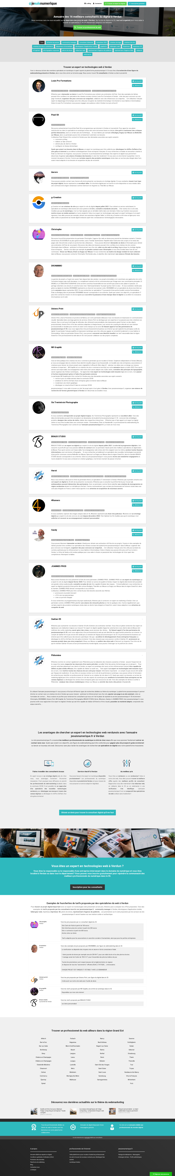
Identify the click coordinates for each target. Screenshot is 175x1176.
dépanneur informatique (64, 46)
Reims (102, 1050)
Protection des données (37, 1159)
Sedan (132, 1046)
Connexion (98, 3)
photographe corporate (51, 50)
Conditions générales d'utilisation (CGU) (42, 1157)
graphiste (103, 46)
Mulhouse (73, 1079)
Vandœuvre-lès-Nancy (131, 1072)
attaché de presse (53, 42)
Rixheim (102, 1061)
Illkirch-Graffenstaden (73, 1046)
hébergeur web (115, 46)
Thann (131, 1057)
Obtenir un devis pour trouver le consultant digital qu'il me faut (87, 812)
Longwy (72, 1061)
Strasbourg (131, 1053)
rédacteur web (80, 50)
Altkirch (43, 1038)
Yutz (131, 1083)
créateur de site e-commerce (43, 46)
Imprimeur (126, 46)
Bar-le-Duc (43, 1042)
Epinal (43, 1083)
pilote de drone (67, 50)
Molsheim (73, 1072)
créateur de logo (115, 42)
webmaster (87, 54)
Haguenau (73, 1042)
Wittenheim (131, 1079)
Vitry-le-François (131, 1076)
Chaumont (43, 1068)
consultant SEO (101, 42)
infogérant (36, 50)
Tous (42, 42)
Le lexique (33, 1169)
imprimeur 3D (137, 46)
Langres (72, 1053)
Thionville (132, 1061)
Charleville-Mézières (43, 1065)
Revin (102, 1057)
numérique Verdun (74, 1162)
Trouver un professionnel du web (88, 27)
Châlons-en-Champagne (43, 1061)
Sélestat (131, 1050)
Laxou (73, 1057)
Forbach (72, 1038)
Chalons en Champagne (43, 1057)
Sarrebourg (102, 1076)
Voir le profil (138, 81)
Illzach (73, 1050)
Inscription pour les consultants (87, 887)
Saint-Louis (102, 1072)
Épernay (43, 1079)
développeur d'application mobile (86, 46)
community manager (69, 42)
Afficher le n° (138, 85)
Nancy (102, 1038)
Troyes (131, 1068)
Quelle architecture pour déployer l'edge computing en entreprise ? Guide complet (53, 1110)
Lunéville (73, 1065)
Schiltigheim (132, 1042)
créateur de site (129, 42)
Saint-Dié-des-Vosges (102, 1065)
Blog (31, 1164)
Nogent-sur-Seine (102, 1046)
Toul (131, 1065)
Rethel (102, 1053)
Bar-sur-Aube (43, 1046)
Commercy (43, 1076)
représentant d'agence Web (124, 50)
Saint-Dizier (102, 1068)
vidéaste (139, 50)
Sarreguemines (102, 1079)
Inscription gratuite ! (138, 3)
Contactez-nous (35, 1167)
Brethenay (43, 1050)
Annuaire (32, 1154)
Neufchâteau (102, 1042)
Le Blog (88, 3)
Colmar (43, 1072)
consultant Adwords (86, 42)
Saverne (131, 1038)
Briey (43, 1053)
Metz (73, 1068)
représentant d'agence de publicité (100, 50)
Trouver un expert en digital (116, 3)
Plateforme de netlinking (37, 1162)
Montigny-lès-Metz (73, 1076)
